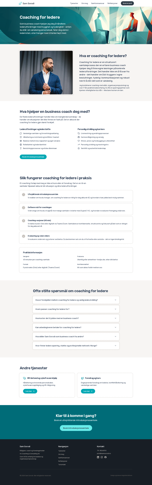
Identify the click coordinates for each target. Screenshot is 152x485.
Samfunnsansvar (97, 3)
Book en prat (127, 3)
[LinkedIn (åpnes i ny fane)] (98, 457)
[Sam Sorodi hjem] (26, 3)
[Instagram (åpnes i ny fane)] (102, 457)
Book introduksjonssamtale (33, 157)
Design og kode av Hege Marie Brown (121, 475)
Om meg (84, 3)
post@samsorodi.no (104, 453)
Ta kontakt (62, 464)
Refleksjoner (113, 3)
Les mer (29, 391)
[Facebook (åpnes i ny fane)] (105, 457)
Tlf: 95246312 (101, 450)
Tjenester (74, 3)
